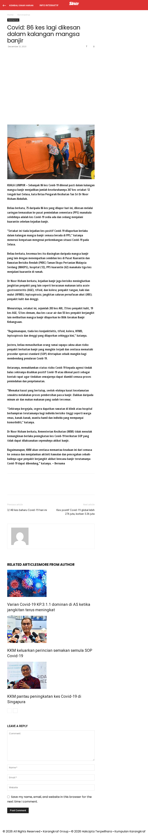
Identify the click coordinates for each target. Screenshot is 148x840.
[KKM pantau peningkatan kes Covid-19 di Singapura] (51, 675)
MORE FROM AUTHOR (57, 564)
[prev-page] (9, 710)
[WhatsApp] (35, 54)
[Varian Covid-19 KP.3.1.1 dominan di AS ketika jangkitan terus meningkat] (51, 583)
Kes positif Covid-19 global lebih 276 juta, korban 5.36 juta (75, 511)
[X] (19, 54)
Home (10, 14)
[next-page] (15, 710)
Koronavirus (13, 20)
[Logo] (74, 4)
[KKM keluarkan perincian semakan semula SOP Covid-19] (51, 629)
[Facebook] (10, 54)
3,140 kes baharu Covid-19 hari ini (27, 510)
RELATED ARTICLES (23, 564)
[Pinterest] (27, 54)
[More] (44, 54)
